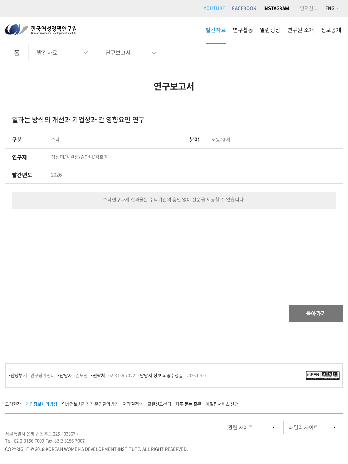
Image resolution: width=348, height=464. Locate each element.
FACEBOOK (244, 8)
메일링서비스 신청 (222, 404)
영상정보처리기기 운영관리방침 (90, 404)
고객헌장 (13, 404)
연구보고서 (118, 52)
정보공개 (331, 30)
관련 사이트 (240, 427)
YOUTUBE (214, 8)
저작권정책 (133, 404)
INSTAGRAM (276, 8)
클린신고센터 (159, 404)
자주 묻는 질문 (188, 404)
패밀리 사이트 (303, 427)
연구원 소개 (300, 30)
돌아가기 (316, 313)
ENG (329, 8)
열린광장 (270, 30)
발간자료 (216, 30)
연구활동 (243, 30)
